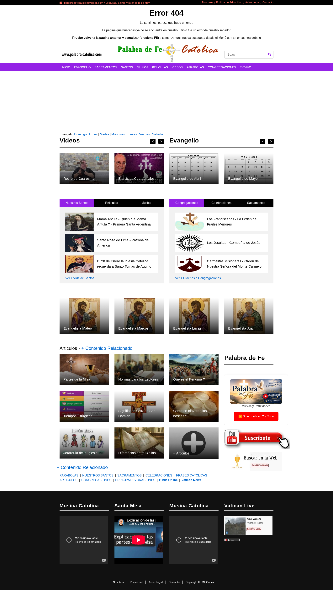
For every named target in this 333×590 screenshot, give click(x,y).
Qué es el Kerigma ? (189, 379)
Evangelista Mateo (77, 328)
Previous (153, 141)
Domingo (80, 134)
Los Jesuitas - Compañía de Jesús (233, 243)
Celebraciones (221, 202)
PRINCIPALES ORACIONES (135, 480)
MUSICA (142, 67)
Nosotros (207, 2)
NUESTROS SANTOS (98, 475)
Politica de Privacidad (229, 2)
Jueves (132, 134)
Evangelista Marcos (133, 328)
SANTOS (127, 67)
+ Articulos (181, 453)
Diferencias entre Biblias (137, 453)
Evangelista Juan (241, 328)
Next (161, 141)
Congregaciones (186, 202)
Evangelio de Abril (187, 179)
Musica (146, 202)
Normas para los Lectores (138, 379)
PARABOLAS (195, 67)
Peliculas (111, 202)
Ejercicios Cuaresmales (136, 179)
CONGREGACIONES (222, 67)
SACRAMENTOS (106, 67)
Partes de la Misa (76, 379)
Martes (104, 134)
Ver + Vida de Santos (79, 278)
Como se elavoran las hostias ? (190, 413)
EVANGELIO (82, 67)
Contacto (267, 2)
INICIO (65, 67)
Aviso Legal (252, 2)
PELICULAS (160, 67)
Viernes (144, 134)
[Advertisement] (166, 100)
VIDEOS (177, 67)
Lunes (93, 134)
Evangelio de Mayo (243, 179)
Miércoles (118, 134)
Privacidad (136, 582)
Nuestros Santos (77, 202)
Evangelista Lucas (187, 328)
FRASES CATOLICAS (191, 475)
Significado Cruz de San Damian (137, 413)
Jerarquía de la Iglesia (80, 453)
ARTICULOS (69, 480)
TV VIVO (245, 67)
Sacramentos (256, 202)
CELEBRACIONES (158, 475)
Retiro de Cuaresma (78, 179)
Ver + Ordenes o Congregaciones (198, 278)
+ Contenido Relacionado (106, 348)
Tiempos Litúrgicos (77, 416)
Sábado (157, 134)
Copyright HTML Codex (200, 582)
